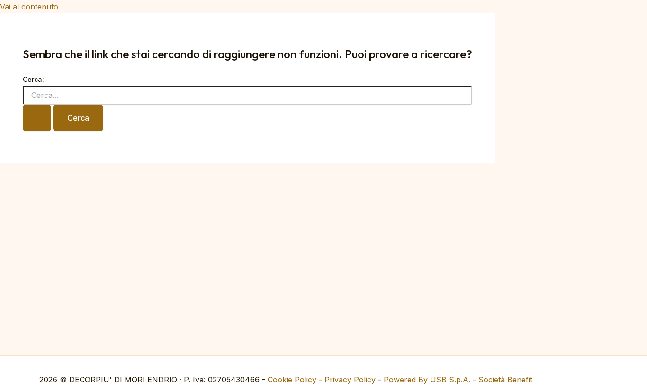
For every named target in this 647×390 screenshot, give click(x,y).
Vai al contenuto (29, 6)
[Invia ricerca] (37, 118)
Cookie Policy (292, 379)
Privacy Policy (350, 379)
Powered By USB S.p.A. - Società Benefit (458, 379)
